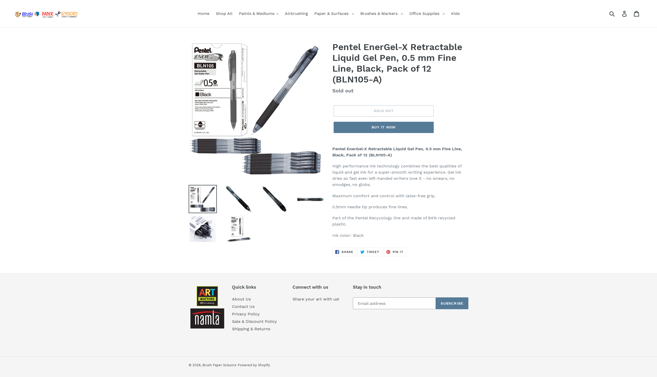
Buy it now (384, 127)
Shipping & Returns (251, 328)
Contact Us (243, 306)
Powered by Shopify (254, 365)
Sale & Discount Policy (254, 321)
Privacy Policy (246, 314)
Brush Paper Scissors (219, 365)
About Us (241, 299)
